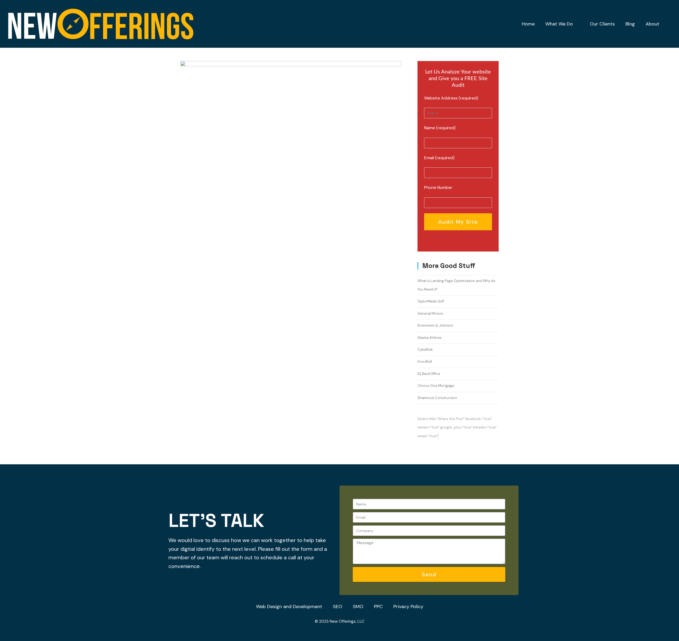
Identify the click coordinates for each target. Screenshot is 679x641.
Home (528, 24)
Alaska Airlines (429, 337)
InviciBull (424, 361)
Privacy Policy (408, 606)
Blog (630, 24)
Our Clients (602, 24)
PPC (378, 606)
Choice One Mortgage (435, 385)
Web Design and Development (289, 606)
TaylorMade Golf (430, 301)
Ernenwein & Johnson (435, 325)
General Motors (430, 313)
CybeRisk (425, 349)
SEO (337, 606)
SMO (358, 606)
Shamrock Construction (437, 398)
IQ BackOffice (428, 373)
